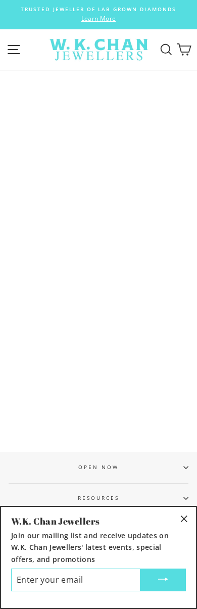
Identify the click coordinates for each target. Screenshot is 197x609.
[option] (98, 14)
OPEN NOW (98, 467)
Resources (99, 497)
